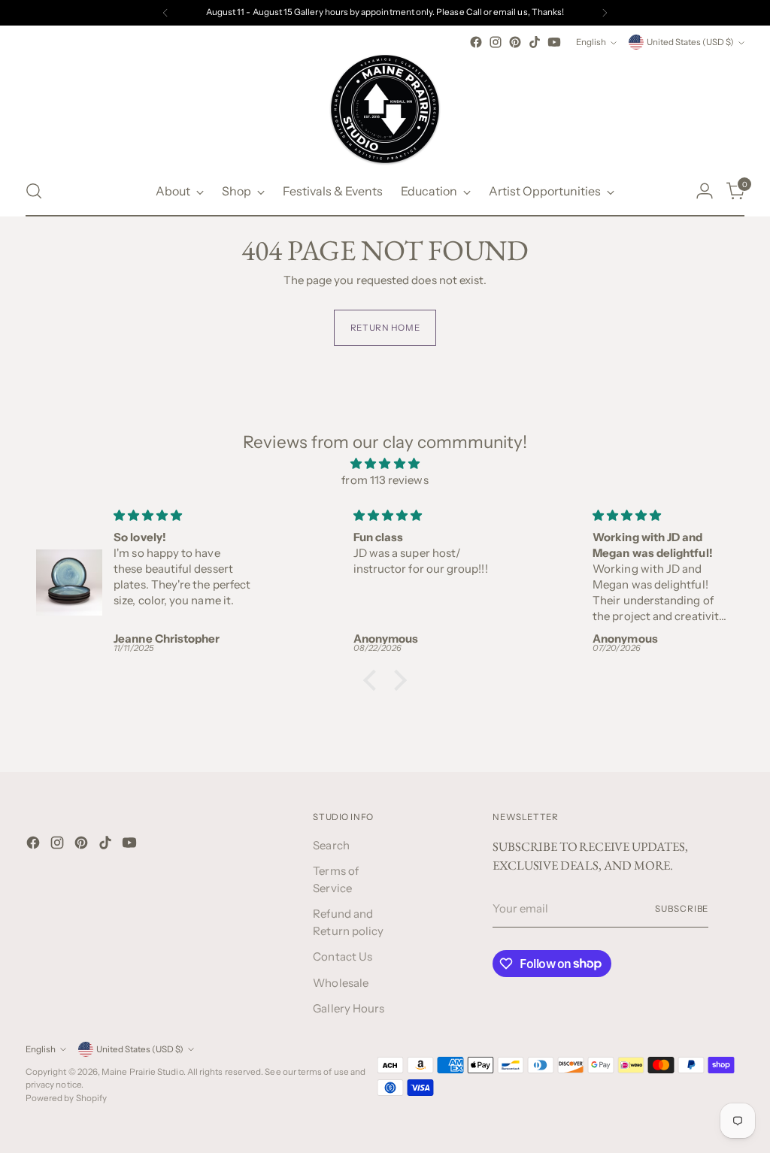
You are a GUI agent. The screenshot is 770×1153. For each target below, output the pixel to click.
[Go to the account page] (705, 191)
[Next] (604, 13)
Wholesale (340, 983)
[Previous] (165, 13)
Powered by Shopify (66, 1098)
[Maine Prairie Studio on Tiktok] (534, 42)
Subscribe (681, 908)
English (591, 42)
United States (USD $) (690, 42)
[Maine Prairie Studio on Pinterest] (515, 42)
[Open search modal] (34, 191)
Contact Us (342, 956)
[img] (385, 464)
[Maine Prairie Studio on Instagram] (495, 42)
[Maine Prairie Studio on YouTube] (554, 42)
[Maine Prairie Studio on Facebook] (476, 42)
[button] (373, 680)
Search (331, 845)
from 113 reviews (384, 480)
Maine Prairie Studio (142, 1072)
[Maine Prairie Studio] (385, 109)
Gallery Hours (348, 1008)
